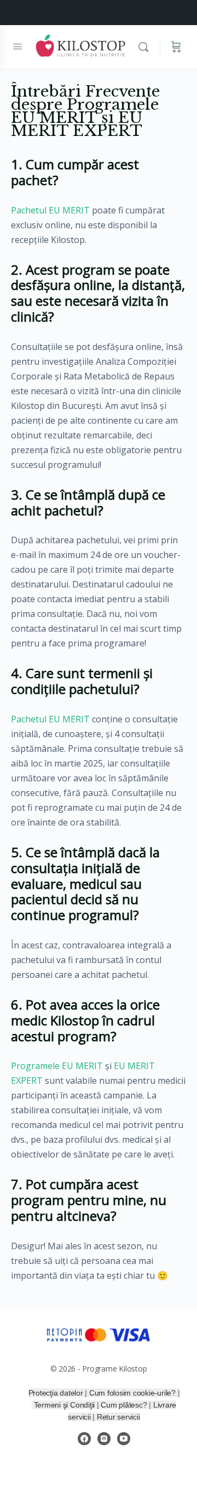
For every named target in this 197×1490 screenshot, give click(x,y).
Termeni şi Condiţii (65, 1404)
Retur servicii (118, 1416)
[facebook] (84, 1438)
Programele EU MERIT (57, 1066)
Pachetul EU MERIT (50, 210)
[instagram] (104, 1438)
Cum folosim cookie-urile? (132, 1392)
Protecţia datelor (55, 1392)
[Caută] (146, 47)
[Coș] (176, 47)
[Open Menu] (17, 46)
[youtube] (123, 1438)
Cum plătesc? (125, 1404)
